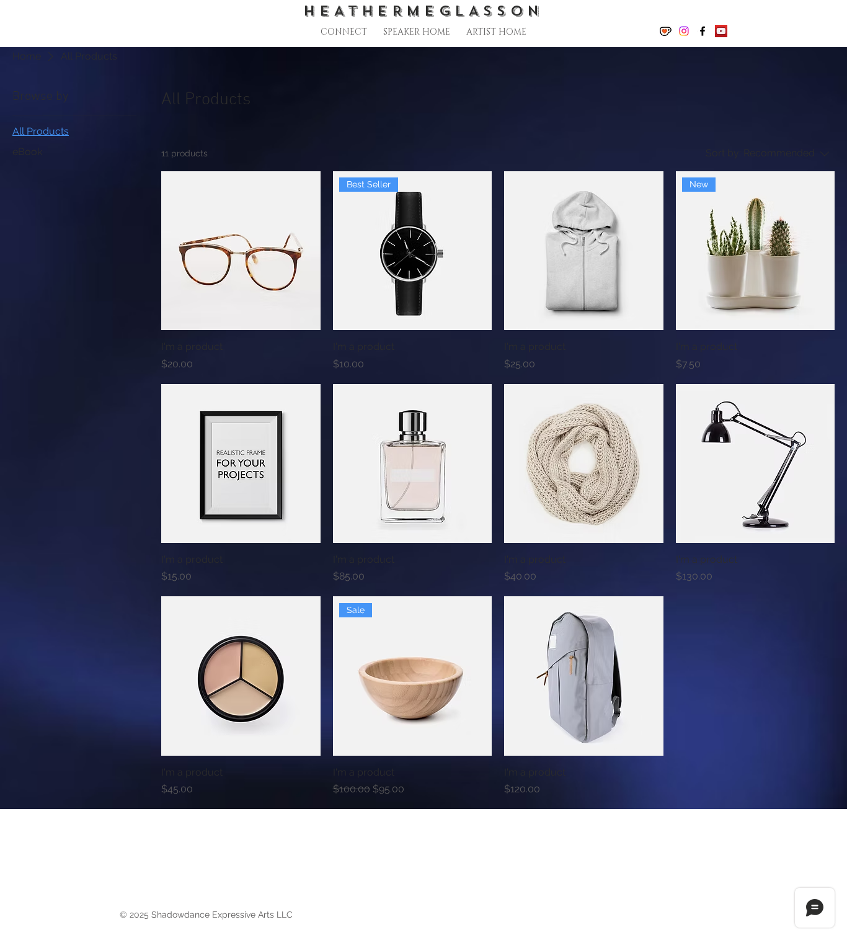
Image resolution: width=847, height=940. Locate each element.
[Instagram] (684, 31)
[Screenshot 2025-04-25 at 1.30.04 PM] (665, 31)
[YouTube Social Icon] (721, 31)
